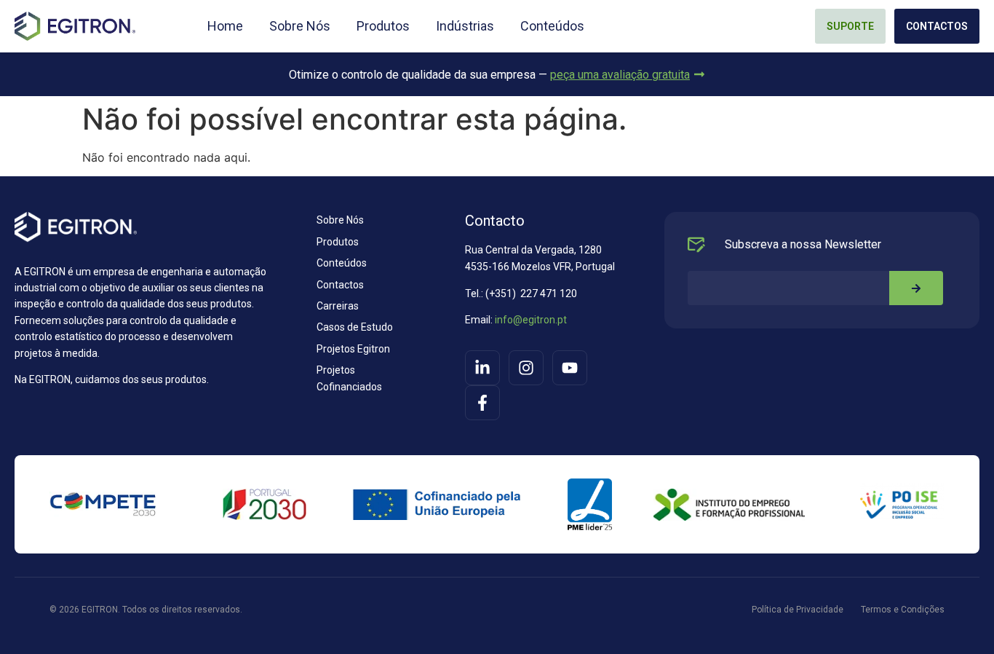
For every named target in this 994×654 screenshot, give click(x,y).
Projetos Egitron (353, 349)
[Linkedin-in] (482, 367)
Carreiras (338, 306)
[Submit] (916, 288)
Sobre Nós (299, 26)
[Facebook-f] (482, 402)
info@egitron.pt (530, 320)
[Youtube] (569, 367)
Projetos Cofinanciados (349, 378)
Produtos (383, 26)
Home (225, 26)
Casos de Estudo (355, 327)
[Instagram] (526, 367)
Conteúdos (552, 26)
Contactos (340, 285)
